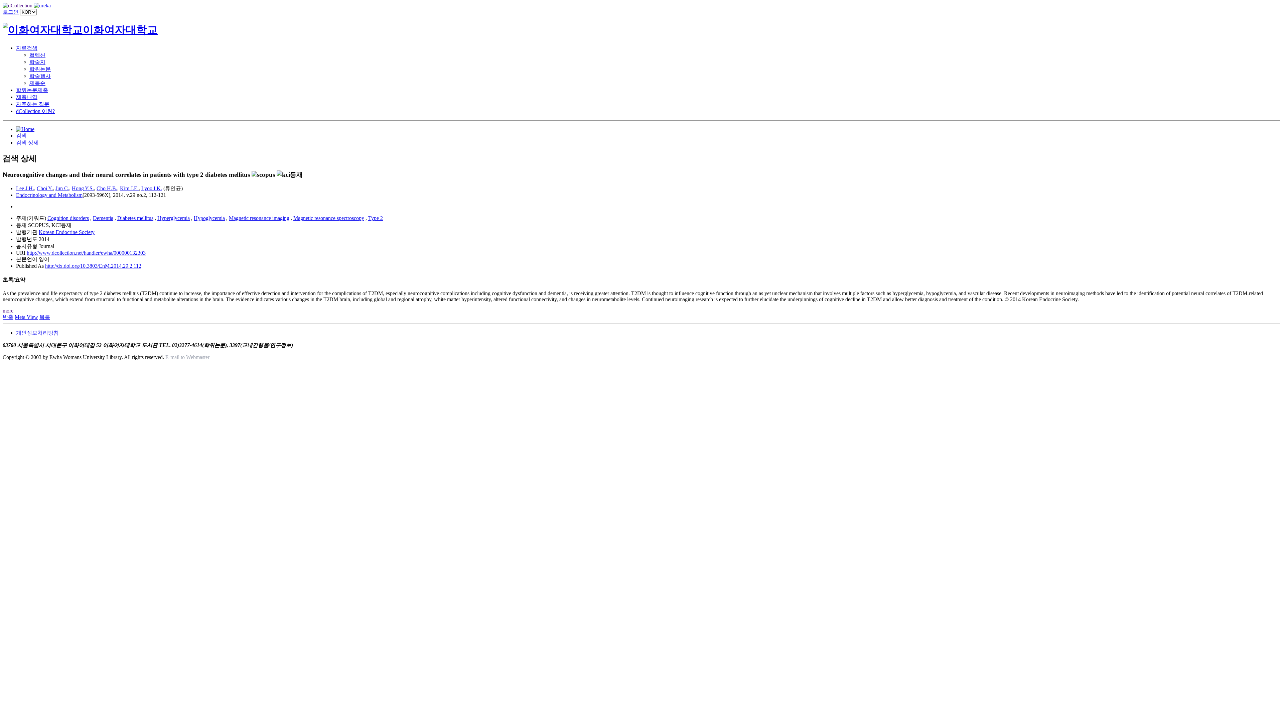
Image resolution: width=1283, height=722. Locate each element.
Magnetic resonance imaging (259, 218)
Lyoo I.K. (151, 188)
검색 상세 (27, 142)
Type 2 (375, 218)
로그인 (11, 12)
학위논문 (40, 69)
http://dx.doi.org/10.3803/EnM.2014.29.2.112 (93, 266)
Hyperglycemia (173, 218)
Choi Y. (45, 188)
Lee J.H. (25, 188)
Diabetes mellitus (135, 218)
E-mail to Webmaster (187, 357)
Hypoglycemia (209, 218)
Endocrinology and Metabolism (49, 195)
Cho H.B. (107, 188)
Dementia (103, 218)
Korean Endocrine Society (67, 232)
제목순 (37, 83)
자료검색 (26, 48)
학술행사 (40, 76)
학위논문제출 (32, 90)
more (8, 311)
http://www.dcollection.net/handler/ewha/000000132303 (86, 253)
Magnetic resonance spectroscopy (328, 218)
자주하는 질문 (32, 104)
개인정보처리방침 (37, 333)
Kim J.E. (129, 188)
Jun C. (62, 188)
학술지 (37, 62)
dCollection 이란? (35, 111)
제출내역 (26, 97)
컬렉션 (37, 55)
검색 (21, 135)
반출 (8, 317)
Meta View (26, 317)
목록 (44, 317)
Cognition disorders (68, 218)
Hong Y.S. (83, 188)
